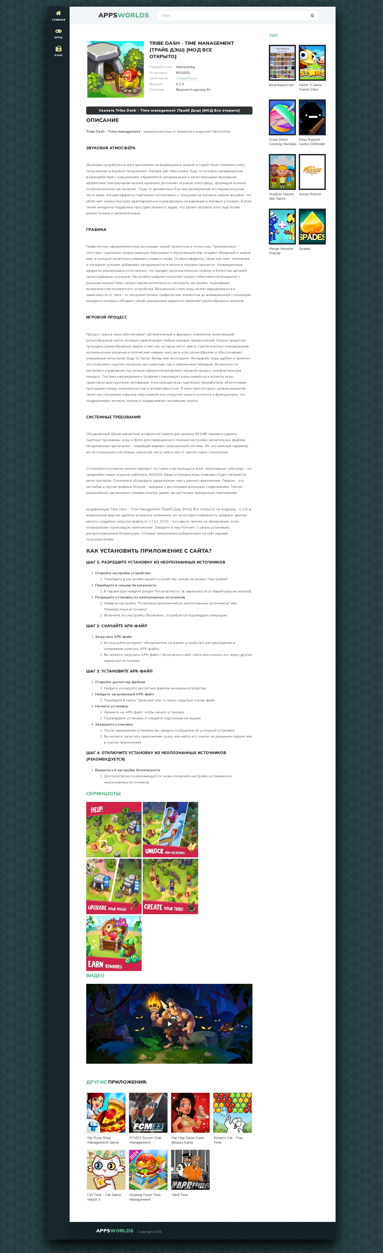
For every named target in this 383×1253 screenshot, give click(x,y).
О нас (58, 55)
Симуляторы (186, 78)
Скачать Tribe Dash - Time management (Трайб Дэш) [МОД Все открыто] (169, 110)
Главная (58, 20)
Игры (59, 37)
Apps (123, 15)
